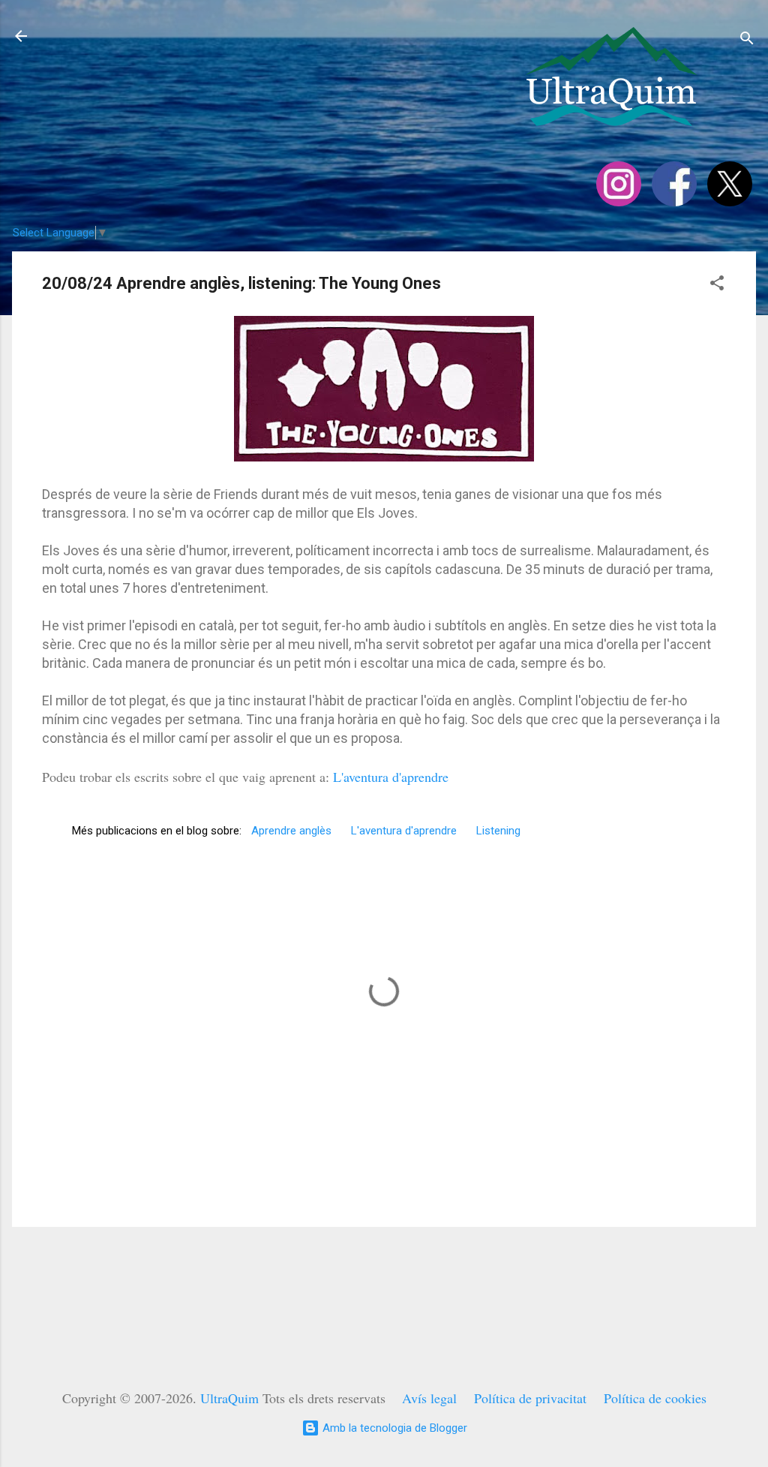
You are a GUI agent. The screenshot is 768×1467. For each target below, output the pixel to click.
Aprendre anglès (291, 830)
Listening (498, 830)
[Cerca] (747, 41)
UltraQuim (229, 1398)
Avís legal (429, 1398)
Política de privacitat (530, 1398)
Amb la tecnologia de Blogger (393, 1428)
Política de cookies (655, 1398)
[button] (717, 285)
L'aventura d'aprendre (390, 777)
